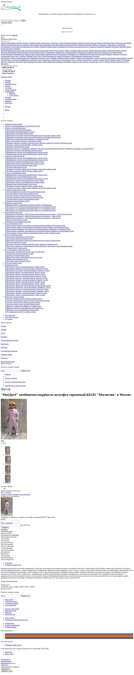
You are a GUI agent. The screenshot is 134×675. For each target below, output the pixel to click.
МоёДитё (4, 347)
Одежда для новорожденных (15, 128)
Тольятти (112, 60)
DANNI (3, 330)
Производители (10, 84)
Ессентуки (19, 47)
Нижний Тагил (106, 52)
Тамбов (101, 60)
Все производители (8, 362)
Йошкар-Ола (63, 47)
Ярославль (4, 64)
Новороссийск (30, 54)
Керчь (129, 47)
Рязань (66, 58)
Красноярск (44, 50)
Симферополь (24, 60)
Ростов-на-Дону (44, 58)
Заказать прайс (6, 22)
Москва (15, 35)
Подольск (96, 56)
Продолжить (6, 669)
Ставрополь (45, 60)
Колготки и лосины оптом (14, 297)
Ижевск (49, 47)
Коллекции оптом (11, 265)
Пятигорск (26, 58)
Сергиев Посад (6, 60)
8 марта (3, 326)
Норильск (101, 54)
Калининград (79, 47)
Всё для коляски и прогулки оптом (17, 250)
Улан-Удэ (4, 62)
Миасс (105, 50)
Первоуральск (51, 56)
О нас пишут (13, 95)
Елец (13, 47)
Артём (38, 43)
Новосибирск (40, 54)
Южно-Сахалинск (117, 62)
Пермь (59, 56)
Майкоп (91, 50)
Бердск (100, 43)
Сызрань (79, 60)
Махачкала (98, 50)
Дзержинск (102, 45)
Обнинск (116, 54)
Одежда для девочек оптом (14, 156)
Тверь (106, 60)
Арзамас (26, 43)
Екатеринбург (6, 47)
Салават (72, 58)
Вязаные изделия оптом (13, 203)
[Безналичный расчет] (13, 645)
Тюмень (127, 60)
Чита (81, 62)
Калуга (86, 47)
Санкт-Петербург (87, 58)
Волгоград (51, 45)
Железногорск (28, 47)
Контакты (8, 103)
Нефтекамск (51, 52)
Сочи (39, 60)
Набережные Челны (15, 52)
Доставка (8, 88)
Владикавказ (34, 45)
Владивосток (25, 45)
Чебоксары (52, 62)
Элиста (101, 62)
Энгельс (107, 62)
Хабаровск (31, 62)
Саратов (103, 58)
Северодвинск (121, 58)
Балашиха (74, 43)
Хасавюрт (38, 62)
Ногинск (94, 54)
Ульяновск (11, 62)
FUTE (3, 333)
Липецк (67, 50)
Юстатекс (4, 358)
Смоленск (33, 60)
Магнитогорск (83, 50)
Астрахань (54, 43)
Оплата (7, 86)
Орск (39, 56)
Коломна (4, 50)
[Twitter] (4, 389)
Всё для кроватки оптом (13, 235)
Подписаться (25, 371)
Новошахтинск (73, 54)
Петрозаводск (67, 56)
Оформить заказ (7, 671)
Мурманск (117, 50)
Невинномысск (40, 52)
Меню (7, 110)
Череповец (68, 62)
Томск (118, 60)
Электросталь (93, 62)
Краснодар (36, 50)
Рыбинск (61, 58)
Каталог (8, 82)
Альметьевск (11, 43)
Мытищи (4, 52)
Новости (12, 93)
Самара (78, 58)
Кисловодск (10, 49)
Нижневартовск (71, 52)
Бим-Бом (4, 337)
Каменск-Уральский (97, 47)
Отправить (5, 527)
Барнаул (81, 43)
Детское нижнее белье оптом (15, 190)
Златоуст (37, 47)
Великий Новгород (13, 45)
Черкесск (75, 62)
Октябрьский (5, 56)
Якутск (126, 62)
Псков (13, 58)
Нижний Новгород (94, 52)
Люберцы (74, 50)
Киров (3, 49)
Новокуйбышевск (7, 54)
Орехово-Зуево (31, 56)
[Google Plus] (9, 389)
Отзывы (8, 97)
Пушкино (18, 58)
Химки (45, 62)
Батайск (88, 43)
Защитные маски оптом (13, 124)
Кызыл (61, 50)
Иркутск (56, 47)
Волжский (68, 45)
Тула (122, 60)
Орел (17, 56)
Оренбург (22, 56)
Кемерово (123, 47)
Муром (124, 50)
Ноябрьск (109, 54)
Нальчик (32, 52)
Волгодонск (59, 45)
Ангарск (19, 43)
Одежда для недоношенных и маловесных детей (22, 126)
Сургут (73, 60)
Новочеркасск (63, 54)
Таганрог (95, 60)
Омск (13, 56)
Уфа (25, 62)
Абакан (3, 43)
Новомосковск (19, 54)
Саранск (97, 58)
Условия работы (10, 99)
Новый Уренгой (85, 54)
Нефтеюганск (60, 52)
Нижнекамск (82, 52)
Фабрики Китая (6, 354)
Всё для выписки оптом (13, 212)
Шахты (85, 62)
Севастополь (111, 58)
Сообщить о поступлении (21, 494)
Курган (51, 50)
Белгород (94, 43)
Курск (57, 50)
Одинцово (123, 54)
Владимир (43, 45)
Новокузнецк (117, 52)
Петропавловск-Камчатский (82, 56)
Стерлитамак (65, 60)
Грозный (89, 45)
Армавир (32, 43)
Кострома (28, 50)
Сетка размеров (10, 90)
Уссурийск (19, 62)
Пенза (44, 56)
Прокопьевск (5, 58)
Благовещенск (121, 43)
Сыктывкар (87, 60)
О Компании (9, 92)
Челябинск (60, 62)
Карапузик (4, 344)
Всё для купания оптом (13, 263)
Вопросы (8, 101)
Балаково (67, 43)
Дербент (95, 45)
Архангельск (45, 43)
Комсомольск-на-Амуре (16, 50)
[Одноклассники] (7, 389)
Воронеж (82, 45)
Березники (107, 43)
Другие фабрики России (9, 340)
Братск (129, 43)
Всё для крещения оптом (14, 224)
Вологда (75, 45)
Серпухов (15, 60)
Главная (8, 80)
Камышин (108, 47)
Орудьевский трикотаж (9, 351)
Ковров (17, 49)
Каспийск (115, 47)
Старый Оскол (55, 60)
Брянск (3, 45)
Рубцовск (53, 58)
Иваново (43, 47)
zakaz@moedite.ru (8, 73)
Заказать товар (6, 494)
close (2, 37)
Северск (130, 58)
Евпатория (121, 45)
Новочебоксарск (51, 54)
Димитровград (112, 45)
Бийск (113, 43)
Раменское (34, 58)
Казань (71, 47)
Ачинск (61, 43)
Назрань (25, 52)
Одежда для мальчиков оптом (15, 173)
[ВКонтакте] (2, 389)
